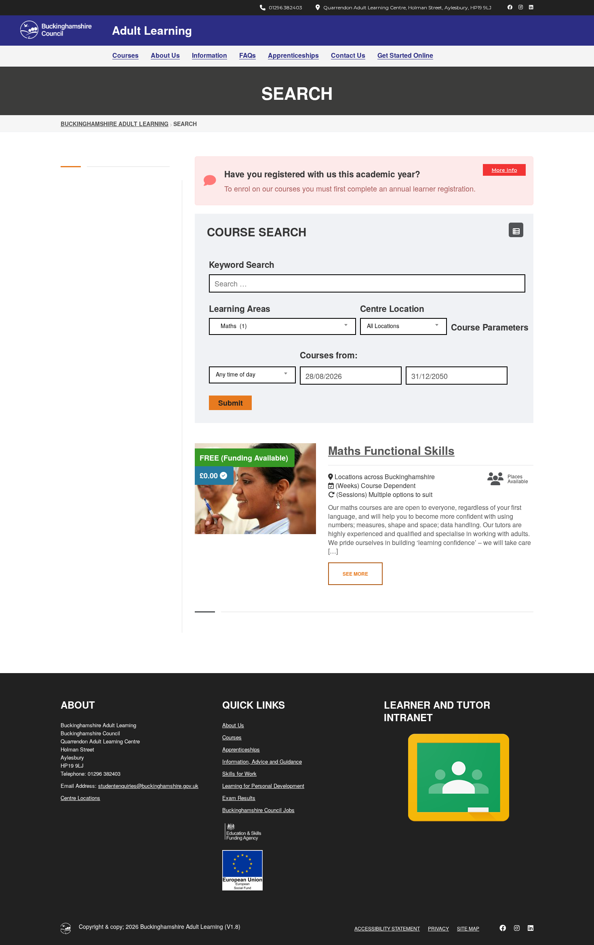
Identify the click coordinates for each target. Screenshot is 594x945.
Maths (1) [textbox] (231, 326)
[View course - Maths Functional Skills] (255, 488)
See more (355, 573)
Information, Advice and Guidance (262, 761)
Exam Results (238, 798)
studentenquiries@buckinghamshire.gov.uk (148, 785)
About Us (165, 55)
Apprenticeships (293, 55)
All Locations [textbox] (383, 326)
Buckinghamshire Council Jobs (258, 810)
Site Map (468, 928)
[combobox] (282, 326)
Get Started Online (405, 55)
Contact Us (348, 55)
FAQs (247, 55)
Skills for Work (239, 773)
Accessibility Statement (387, 928)
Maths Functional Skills (391, 450)
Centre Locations (80, 798)
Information (209, 55)
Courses (125, 55)
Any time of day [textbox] (235, 374)
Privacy (438, 928)
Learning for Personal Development (263, 785)
